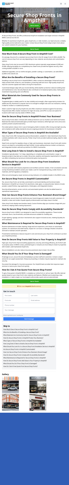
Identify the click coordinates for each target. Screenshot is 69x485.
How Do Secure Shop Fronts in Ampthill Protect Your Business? (23, 338)
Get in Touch (34, 49)
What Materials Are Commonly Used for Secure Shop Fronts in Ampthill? (26, 335)
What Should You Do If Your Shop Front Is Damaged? (20, 363)
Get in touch (34, 25)
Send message (29, 319)
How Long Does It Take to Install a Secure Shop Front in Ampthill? (24, 343)
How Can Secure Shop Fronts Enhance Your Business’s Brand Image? (25, 352)
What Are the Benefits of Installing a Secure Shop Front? (21, 332)
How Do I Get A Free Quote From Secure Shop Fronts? (20, 366)
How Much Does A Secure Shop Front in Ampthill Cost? (20, 329)
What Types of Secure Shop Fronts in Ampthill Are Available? (22, 341)
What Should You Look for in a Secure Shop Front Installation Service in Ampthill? (29, 346)
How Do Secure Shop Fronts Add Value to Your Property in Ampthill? (25, 361)
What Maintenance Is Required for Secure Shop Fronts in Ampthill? (24, 358)
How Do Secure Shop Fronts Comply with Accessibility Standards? (24, 355)
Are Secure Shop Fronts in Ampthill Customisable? (19, 349)
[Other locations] (61, 4)
